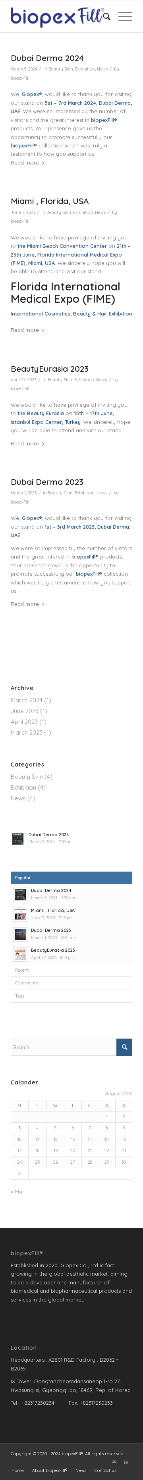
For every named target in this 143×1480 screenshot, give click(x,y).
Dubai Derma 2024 (47, 58)
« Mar (17, 1191)
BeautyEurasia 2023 (50, 368)
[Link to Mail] (114, 1462)
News (102, 69)
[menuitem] (102, 16)
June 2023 (25, 711)
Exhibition (85, 69)
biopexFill (20, 78)
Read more (25, 162)
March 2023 (27, 732)
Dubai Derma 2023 (47, 481)
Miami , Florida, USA (50, 201)
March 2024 (27, 700)
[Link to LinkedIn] (126, 1462)
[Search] (102, 16)
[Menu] (121, 16)
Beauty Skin (60, 69)
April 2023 (24, 721)
